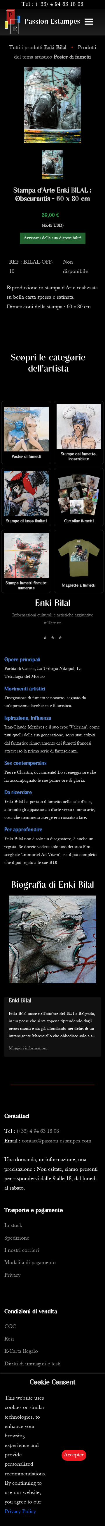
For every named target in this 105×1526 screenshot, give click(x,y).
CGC (10, 1327)
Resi (9, 1339)
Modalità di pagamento (30, 1263)
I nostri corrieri (21, 1250)
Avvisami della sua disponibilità (53, 238)
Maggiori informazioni (28, 1048)
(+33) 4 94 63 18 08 (59, 4)
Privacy (12, 1275)
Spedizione (16, 1238)
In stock (13, 1225)
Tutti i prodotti (37, 48)
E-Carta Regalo (21, 1351)
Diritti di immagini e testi (32, 1364)
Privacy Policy (20, 1512)
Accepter (74, 1455)
